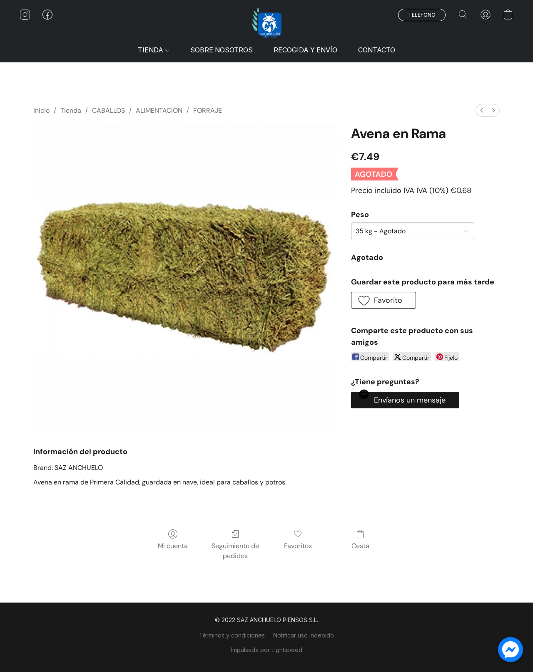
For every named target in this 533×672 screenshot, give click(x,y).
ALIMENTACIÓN (159, 110)
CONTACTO (376, 50)
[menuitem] (482, 110)
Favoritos (298, 545)
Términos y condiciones (232, 635)
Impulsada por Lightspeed (266, 649)
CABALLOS (108, 110)
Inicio (41, 110)
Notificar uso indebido (303, 635)
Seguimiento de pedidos (235, 550)
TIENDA (151, 50)
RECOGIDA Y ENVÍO (305, 50)
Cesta (360, 545)
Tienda (70, 110)
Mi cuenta (173, 545)
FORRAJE (207, 110)
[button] (266, 23)
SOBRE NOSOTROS (221, 50)
